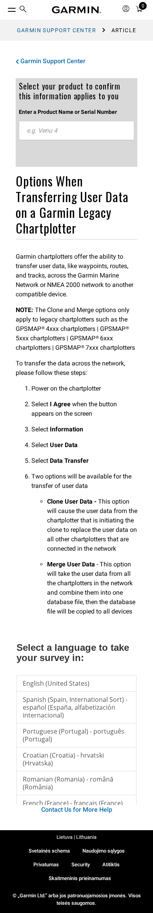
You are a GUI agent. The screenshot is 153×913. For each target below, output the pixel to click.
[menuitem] (23, 10)
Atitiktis (111, 864)
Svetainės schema (49, 851)
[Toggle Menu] (4, 8)
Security (80, 864)
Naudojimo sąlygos (103, 851)
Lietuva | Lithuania (76, 837)
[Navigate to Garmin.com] (76, 10)
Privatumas (46, 864)
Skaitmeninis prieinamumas (80, 878)
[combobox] (76, 131)
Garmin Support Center (56, 30)
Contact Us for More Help (76, 809)
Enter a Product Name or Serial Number (68, 112)
